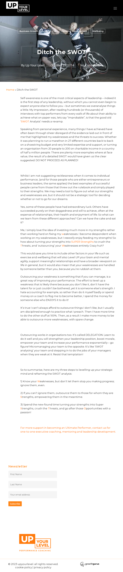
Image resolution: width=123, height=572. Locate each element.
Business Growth (29, 31)
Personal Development (74, 31)
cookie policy (23, 567)
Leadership (50, 31)
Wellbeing (98, 31)
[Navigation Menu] (115, 8)
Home (10, 89)
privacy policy (42, 567)
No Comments (90, 65)
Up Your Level (34, 65)
